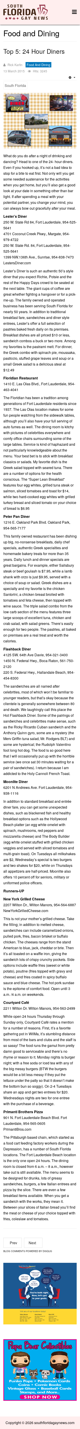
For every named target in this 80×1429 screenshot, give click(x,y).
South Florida (15, 85)
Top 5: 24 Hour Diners (34, 51)
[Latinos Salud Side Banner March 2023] (40, 1293)
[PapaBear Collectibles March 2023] (40, 1369)
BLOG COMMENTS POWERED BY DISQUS (27, 1251)
